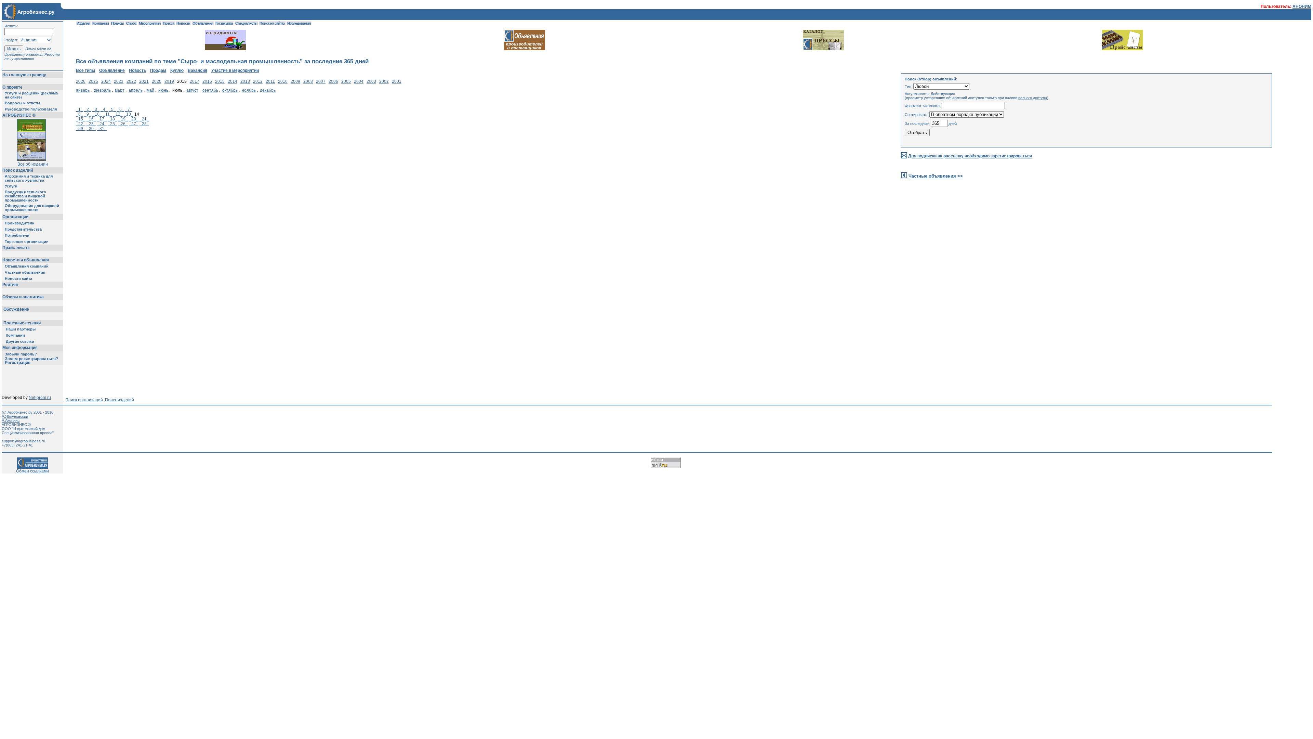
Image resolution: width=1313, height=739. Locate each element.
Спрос (131, 23)
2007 (321, 81)
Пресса (168, 23)
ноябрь (249, 90)
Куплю (177, 70)
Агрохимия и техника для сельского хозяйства (29, 178)
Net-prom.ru (40, 397)
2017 (194, 81)
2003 (371, 81)
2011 (270, 81)
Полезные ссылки (22, 323)
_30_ (91, 128)
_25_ (112, 123)
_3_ (96, 109)
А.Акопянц (10, 420)
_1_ (79, 109)
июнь (163, 90)
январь (83, 90)
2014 (232, 81)
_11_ (107, 114)
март (119, 90)
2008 (308, 81)
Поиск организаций (84, 400)
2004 (358, 81)
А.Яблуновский (15, 416)
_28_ (144, 123)
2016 (207, 81)
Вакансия (197, 70)
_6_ (120, 109)
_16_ (91, 119)
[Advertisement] (200, 194)
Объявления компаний (27, 266)
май (150, 90)
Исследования (299, 23)
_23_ (91, 123)
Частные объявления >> (936, 176)
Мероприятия (149, 23)
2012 (258, 81)
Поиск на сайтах (272, 23)
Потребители (17, 235)
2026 (80, 81)
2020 (156, 81)
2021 (144, 81)
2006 (333, 81)
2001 (396, 81)
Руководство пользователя (31, 109)
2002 (384, 81)
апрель (136, 90)
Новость (137, 70)
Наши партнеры (21, 329)
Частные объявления (25, 272)
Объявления (203, 23)
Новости (183, 23)
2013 (245, 81)
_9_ (87, 114)
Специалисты (246, 23)
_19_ (123, 119)
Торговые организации (27, 241)
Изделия (83, 23)
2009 (295, 81)
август (192, 90)
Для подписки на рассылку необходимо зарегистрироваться (970, 156)
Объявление (112, 70)
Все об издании (32, 164)
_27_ (133, 123)
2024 (106, 81)
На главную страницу (24, 75)
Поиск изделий (17, 170)
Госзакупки (224, 23)
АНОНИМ (1301, 6)
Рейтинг (10, 284)
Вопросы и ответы (22, 103)
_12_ (118, 114)
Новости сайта (18, 278)
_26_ (123, 123)
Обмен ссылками (32, 471)
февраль (102, 90)
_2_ (87, 109)
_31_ (102, 128)
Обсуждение (16, 309)
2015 (220, 81)
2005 (346, 81)
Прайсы (117, 23)
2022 (131, 81)
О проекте (12, 87)
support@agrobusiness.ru (23, 441)
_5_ (112, 109)
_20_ (133, 119)
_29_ (80, 128)
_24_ (102, 123)
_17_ (102, 119)
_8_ (79, 114)
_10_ (97, 114)
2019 (169, 81)
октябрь (230, 90)
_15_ (80, 119)
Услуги (11, 186)
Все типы (85, 70)
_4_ (104, 109)
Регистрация (17, 362)
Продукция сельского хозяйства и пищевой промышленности (25, 196)
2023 (118, 81)
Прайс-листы (15, 247)
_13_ (128, 114)
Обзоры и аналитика (23, 297)
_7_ (128, 109)
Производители (20, 223)
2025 (93, 81)
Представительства (23, 229)
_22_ (80, 123)
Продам (158, 70)
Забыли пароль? (21, 354)
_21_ (144, 119)
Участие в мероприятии (235, 70)
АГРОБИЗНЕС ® (19, 115)
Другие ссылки (20, 341)
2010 (283, 81)
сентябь (210, 90)
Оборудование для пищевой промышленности (32, 208)
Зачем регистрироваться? (31, 358)
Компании (15, 335)
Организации (15, 217)
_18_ (112, 119)
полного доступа (1032, 98)
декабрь (268, 90)
